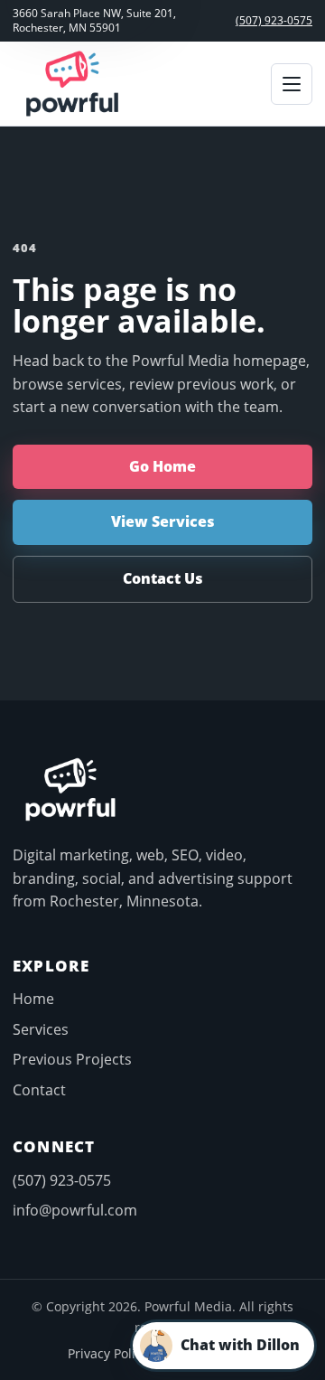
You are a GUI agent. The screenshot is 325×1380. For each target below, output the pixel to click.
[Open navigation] (291, 84)
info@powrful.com (75, 1210)
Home (33, 999)
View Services (163, 521)
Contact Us (163, 578)
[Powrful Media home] (72, 83)
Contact (39, 1090)
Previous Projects (72, 1059)
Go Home (162, 466)
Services (41, 1029)
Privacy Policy (108, 1353)
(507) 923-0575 (274, 21)
